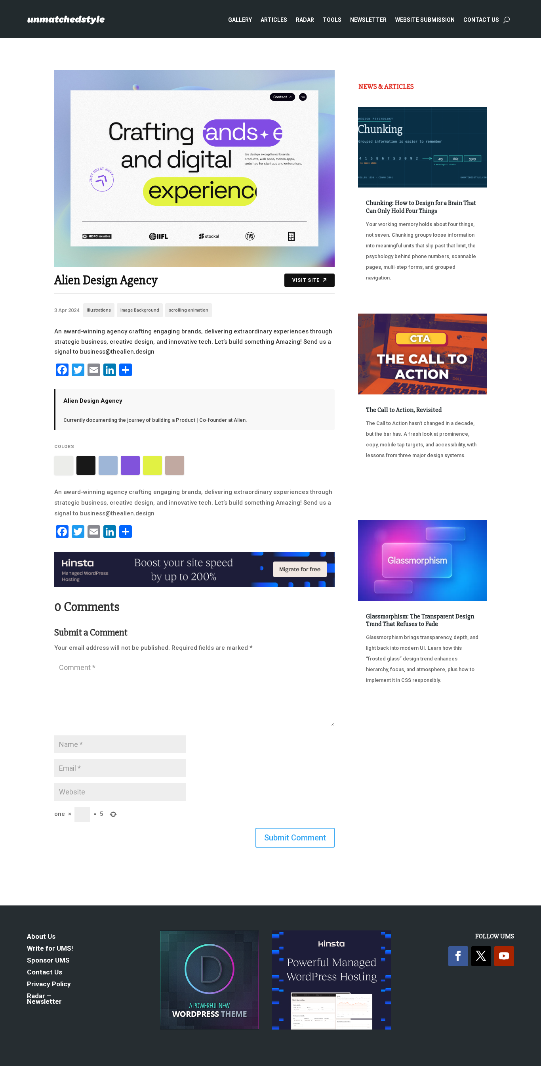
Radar (305, 20)
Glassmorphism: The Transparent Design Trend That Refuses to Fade (420, 620)
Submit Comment (295, 837)
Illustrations (99, 310)
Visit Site (306, 280)
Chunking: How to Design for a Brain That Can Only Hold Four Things (421, 206)
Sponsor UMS (48, 960)
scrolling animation (188, 310)
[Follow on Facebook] (458, 956)
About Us (41, 937)
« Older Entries (384, 720)
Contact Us (481, 20)
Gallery (240, 20)
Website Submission (425, 20)
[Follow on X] (481, 956)
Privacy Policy (49, 984)
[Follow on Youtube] (504, 956)
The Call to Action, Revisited (404, 410)
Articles (274, 20)
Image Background (139, 310)
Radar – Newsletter (44, 999)
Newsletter (368, 20)
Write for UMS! (50, 948)
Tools (332, 20)
